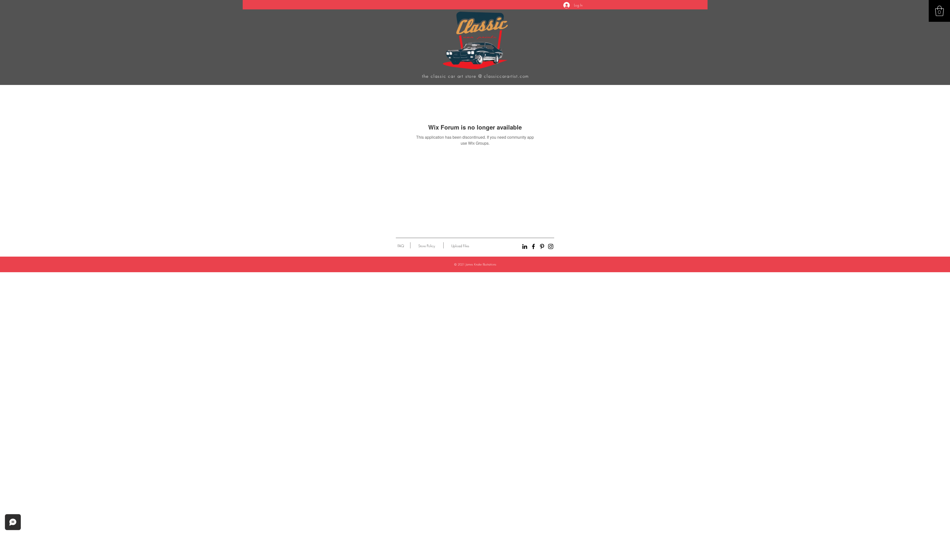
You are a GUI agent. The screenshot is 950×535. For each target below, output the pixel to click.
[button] (939, 11)
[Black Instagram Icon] (550, 246)
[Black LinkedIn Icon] (524, 246)
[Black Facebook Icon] (533, 246)
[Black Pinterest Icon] (542, 246)
